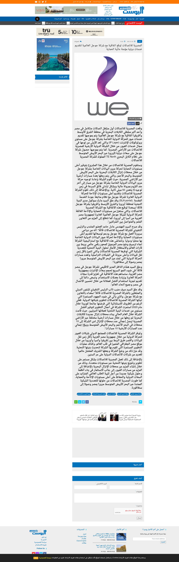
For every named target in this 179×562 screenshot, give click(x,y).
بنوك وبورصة (131, 19)
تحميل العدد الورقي (77, 2)
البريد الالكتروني (101, 484)
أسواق (78, 19)
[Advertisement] (152, 60)
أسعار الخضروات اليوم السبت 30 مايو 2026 (43, 23)
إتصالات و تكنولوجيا (91, 19)
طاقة (82, 19)
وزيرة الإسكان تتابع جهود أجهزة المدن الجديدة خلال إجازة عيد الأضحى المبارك (103, 23)
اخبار (137, 19)
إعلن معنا (87, 2)
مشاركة (134, 402)
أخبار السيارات (58, 19)
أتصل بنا (43, 540)
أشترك (163, 542)
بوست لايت (66, 19)
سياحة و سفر (101, 19)
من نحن (115, 2)
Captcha (139, 506)
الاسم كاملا (138, 484)
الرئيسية (142, 19)
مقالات (107, 19)
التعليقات (76, 41)
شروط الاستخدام (97, 2)
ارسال (139, 518)
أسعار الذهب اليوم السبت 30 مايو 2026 (69, 23)
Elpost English (116, 19)
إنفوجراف (73, 19)
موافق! (35, 558)
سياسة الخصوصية (107, 2)
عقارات (124, 19)
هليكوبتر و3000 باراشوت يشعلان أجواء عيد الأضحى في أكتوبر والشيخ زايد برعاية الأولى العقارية (104, 535)
